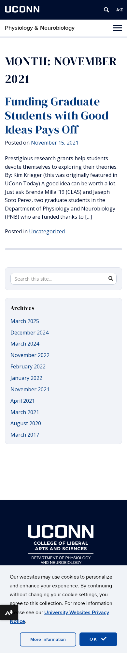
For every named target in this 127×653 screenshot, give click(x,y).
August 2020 (25, 423)
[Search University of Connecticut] (106, 10)
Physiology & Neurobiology (40, 27)
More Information (48, 639)
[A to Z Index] (119, 10)
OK (94, 639)
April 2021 (22, 400)
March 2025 (24, 321)
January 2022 (26, 377)
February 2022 (28, 366)
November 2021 (29, 389)
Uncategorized (47, 231)
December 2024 (29, 332)
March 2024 (24, 343)
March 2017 (24, 434)
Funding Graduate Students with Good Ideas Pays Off (56, 115)
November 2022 (29, 355)
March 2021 (24, 412)
